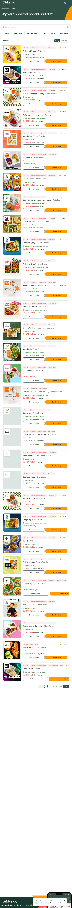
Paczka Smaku (40, 647)
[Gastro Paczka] (7, 134)
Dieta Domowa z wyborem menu (37, 200)
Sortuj (7, 33)
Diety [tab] (57, 41)
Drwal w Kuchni (52, 94)
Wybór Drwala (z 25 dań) (33, 94)
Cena (53, 33)
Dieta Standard (29, 307)
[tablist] (61, 41)
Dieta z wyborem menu (33, 115)
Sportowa (27, 413)
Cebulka (56, 200)
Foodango (5, 8)
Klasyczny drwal (30, 498)
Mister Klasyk (28, 179)
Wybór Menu (28, 221)
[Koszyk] (65, 3)
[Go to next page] (66, 686)
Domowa (26, 157)
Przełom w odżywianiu (47, 328)
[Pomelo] (7, 113)
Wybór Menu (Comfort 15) (34, 434)
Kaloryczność (32, 33)
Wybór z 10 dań (29, 264)
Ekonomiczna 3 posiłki (32, 626)
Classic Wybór (29, 328)
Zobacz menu (34, 61)
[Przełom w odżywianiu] (7, 326)
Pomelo (48, 115)
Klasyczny (27, 520)
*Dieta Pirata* (43, 243)
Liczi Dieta (42, 264)
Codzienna (27, 370)
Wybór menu (28, 562)
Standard (27, 136)
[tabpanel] (36, 363)
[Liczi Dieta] (7, 262)
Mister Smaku (42, 179)
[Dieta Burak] (7, 368)
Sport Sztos (28, 669)
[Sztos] (7, 70)
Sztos (37, 72)
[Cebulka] (7, 198)
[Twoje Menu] (7, 155)
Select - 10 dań (29, 285)
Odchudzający (29, 243)
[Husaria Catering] (7, 219)
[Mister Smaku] (7, 176)
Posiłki (44, 33)
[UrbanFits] (7, 49)
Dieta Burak (39, 370)
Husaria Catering (43, 221)
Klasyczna (27, 647)
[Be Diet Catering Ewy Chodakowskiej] (7, 283)
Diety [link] (13, 8)
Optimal (26, 392)
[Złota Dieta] (7, 347)
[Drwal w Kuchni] (7, 91)
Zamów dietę (56, 61)
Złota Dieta (37, 349)
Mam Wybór (28, 72)
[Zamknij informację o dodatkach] (64, 900)
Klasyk (25, 541)
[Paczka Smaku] (7, 645)
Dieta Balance (28, 456)
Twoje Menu (37, 157)
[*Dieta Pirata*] (7, 240)
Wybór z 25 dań (29, 51)
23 (61, 686)
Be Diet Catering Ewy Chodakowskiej (53, 285)
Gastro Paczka (39, 136)
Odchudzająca (29, 477)
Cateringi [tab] (64, 40)
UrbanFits (42, 51)
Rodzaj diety (18, 33)
